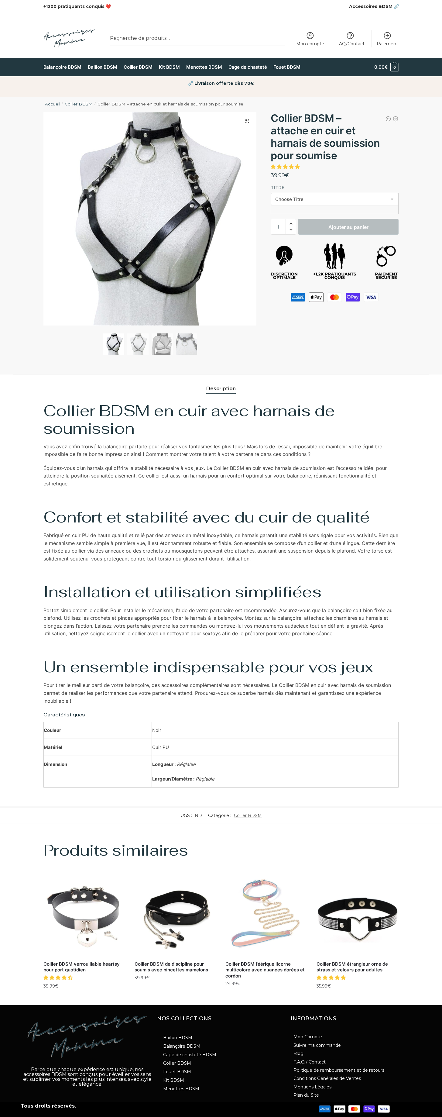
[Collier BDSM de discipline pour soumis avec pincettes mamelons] (176, 916)
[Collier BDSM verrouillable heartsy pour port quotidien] (84, 916)
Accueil (52, 104)
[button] (286, 167)
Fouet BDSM (177, 1071)
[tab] (221, 384)
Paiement (387, 44)
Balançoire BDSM (181, 1046)
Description (221, 388)
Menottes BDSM (181, 1088)
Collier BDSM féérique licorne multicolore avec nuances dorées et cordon (265, 970)
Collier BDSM (79, 104)
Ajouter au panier (348, 227)
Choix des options (84, 999)
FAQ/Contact (350, 44)
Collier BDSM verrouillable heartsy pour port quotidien (81, 967)
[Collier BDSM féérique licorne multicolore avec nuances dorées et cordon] (266, 916)
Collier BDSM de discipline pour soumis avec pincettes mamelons (171, 967)
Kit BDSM (173, 1080)
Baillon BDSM (177, 1037)
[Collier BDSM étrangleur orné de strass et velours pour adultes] (358, 916)
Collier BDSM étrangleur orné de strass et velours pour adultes (352, 967)
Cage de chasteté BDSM (189, 1054)
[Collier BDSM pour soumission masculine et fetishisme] (395, 119)
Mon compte (310, 44)
